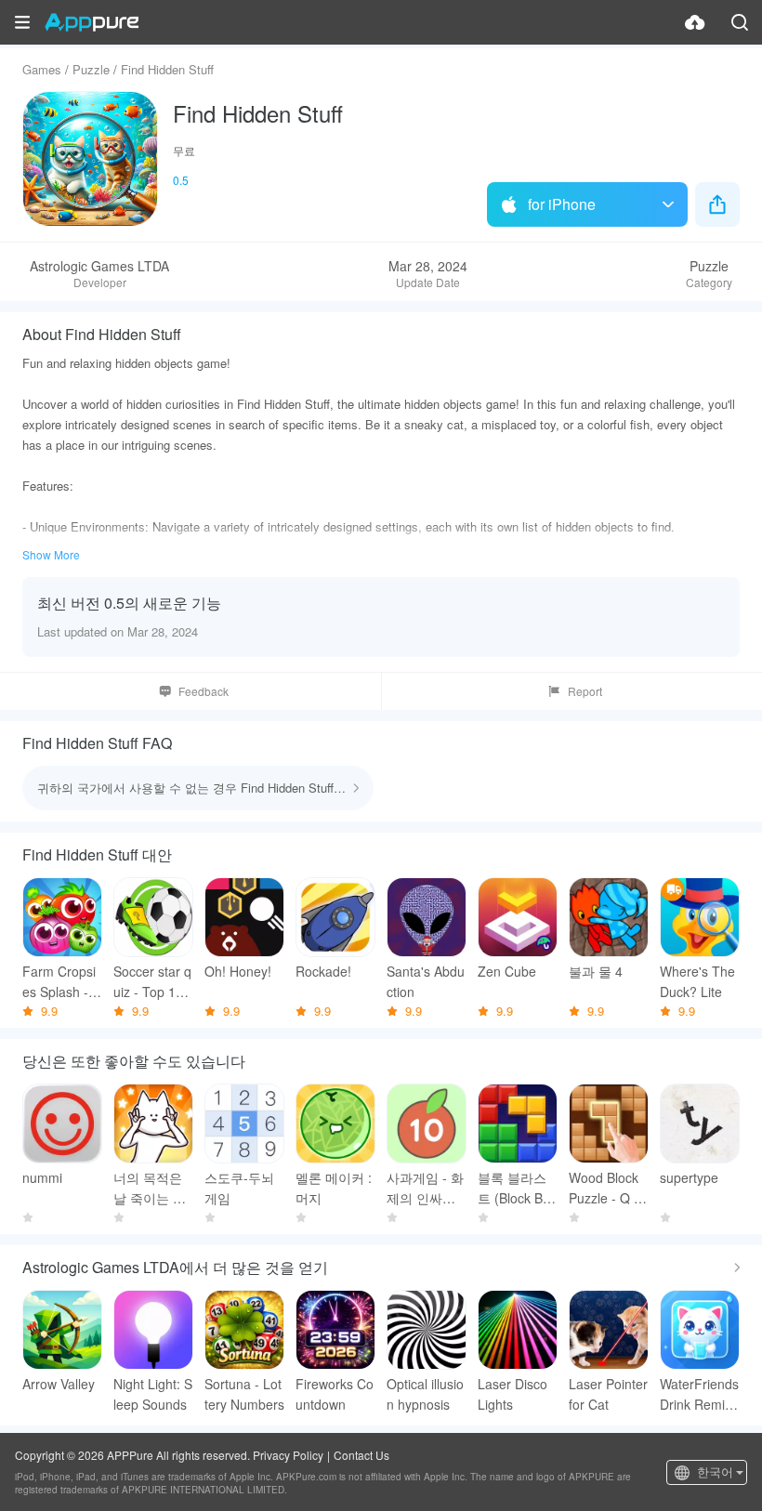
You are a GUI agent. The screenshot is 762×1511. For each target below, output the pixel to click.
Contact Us (361, 1455)
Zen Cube (507, 971)
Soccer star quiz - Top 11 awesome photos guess (152, 982)
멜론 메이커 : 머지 (334, 1187)
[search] (739, 22)
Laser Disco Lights (512, 1393)
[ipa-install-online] (695, 22)
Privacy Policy (288, 1455)
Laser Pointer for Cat (608, 1393)
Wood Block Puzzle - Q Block (607, 1188)
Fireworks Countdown (335, 1393)
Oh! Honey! (237, 971)
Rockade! (323, 971)
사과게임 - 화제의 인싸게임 (425, 1188)
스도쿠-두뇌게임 (239, 1187)
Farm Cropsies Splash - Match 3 (59, 982)
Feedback (203, 691)
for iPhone (562, 204)
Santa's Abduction (426, 981)
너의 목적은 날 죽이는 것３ (149, 1188)
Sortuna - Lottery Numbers (244, 1393)
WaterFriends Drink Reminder (700, 1394)
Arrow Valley (58, 1383)
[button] (22, 22)
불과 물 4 (596, 971)
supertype (689, 1177)
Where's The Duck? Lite (697, 981)
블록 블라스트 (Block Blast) (515, 1188)
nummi (42, 1177)
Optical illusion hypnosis (425, 1393)
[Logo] (91, 22)
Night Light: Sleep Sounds (152, 1393)
